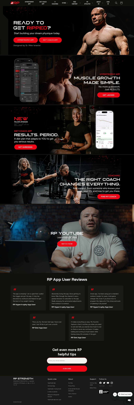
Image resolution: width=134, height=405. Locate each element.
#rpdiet (110, 386)
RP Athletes (87, 3)
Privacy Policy (71, 386)
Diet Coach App (51, 386)
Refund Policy (93, 388)
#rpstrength (102, 386)
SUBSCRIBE (67, 369)
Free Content (74, 3)
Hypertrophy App (52, 383)
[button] (116, 3)
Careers (70, 396)
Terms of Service (72, 393)
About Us (99, 3)
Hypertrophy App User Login (54, 399)
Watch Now (67, 244)
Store (64, 3)
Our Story (70, 383)
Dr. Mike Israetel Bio (52, 391)
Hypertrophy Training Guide (54, 389)
